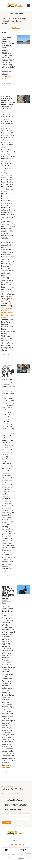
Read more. (6, 767)
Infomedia (21, 858)
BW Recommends (13, 809)
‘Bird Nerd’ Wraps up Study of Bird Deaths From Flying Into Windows (8, 371)
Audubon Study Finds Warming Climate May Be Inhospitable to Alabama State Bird (8, 102)
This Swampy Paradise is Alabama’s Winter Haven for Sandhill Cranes (8, 42)
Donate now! (16, 28)
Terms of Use (20, 855)
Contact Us (16, 840)
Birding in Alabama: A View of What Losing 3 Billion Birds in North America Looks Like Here (8, 595)
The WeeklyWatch (13, 800)
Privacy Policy (11, 855)
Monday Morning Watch (16, 804)
